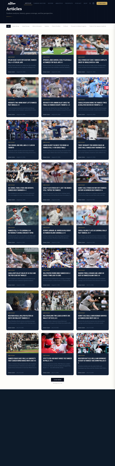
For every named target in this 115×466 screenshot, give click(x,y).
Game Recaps (26, 26)
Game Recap (15, 26)
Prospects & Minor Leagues (78, 26)
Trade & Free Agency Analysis (97, 26)
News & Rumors (37, 26)
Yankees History (40, 3)
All (8, 26)
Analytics (59, 3)
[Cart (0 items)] (93, 3)
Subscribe (102, 3)
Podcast (78, 3)
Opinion (47, 26)
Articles (28, 3)
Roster (50, 3)
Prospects (69, 3)
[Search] (90, 3)
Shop (85, 3)
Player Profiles (56, 26)
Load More (57, 380)
